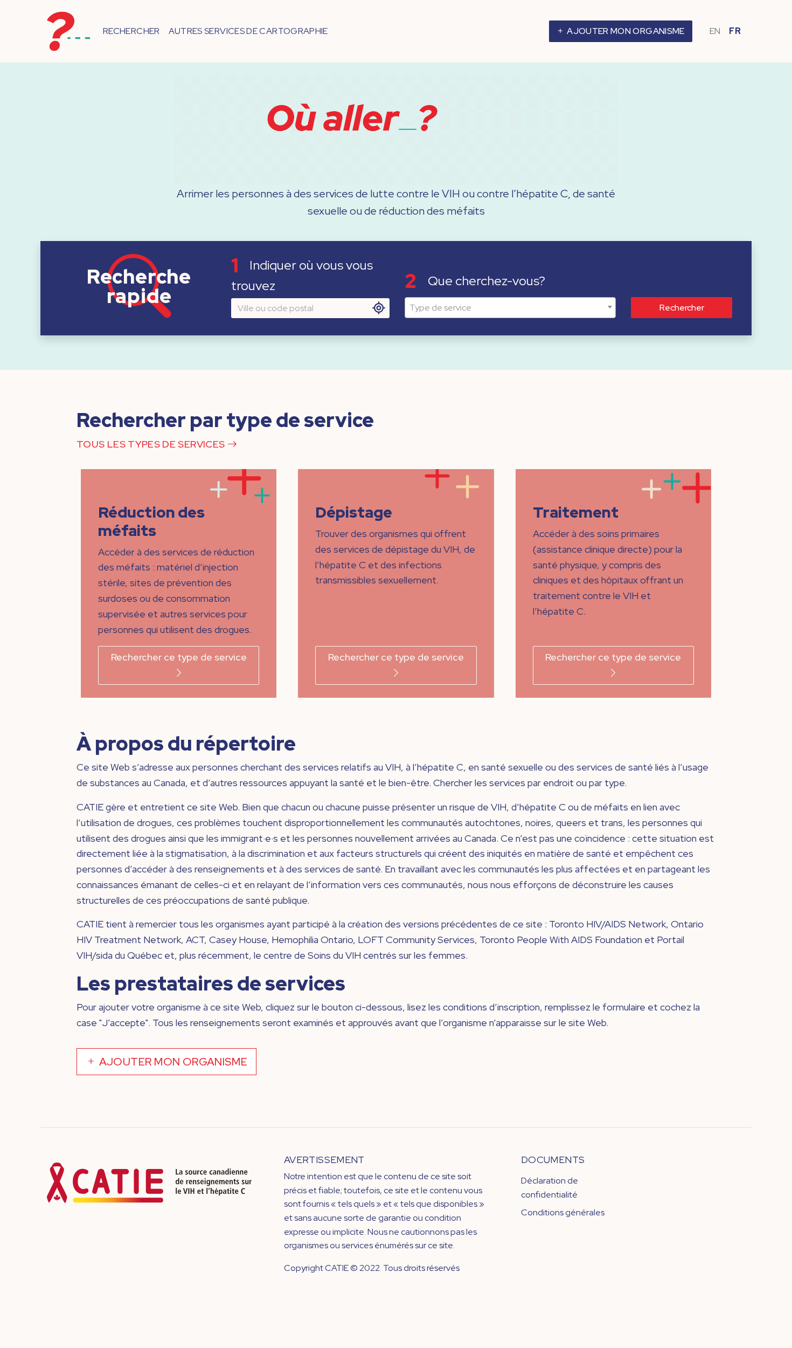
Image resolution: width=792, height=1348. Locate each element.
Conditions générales (563, 1212)
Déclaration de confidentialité (549, 1187)
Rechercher (131, 31)
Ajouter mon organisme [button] (625, 31)
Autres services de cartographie (248, 31)
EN (715, 31)
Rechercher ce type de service (179, 657)
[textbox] (510, 307)
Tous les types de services (152, 444)
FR (735, 31)
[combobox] (510, 308)
